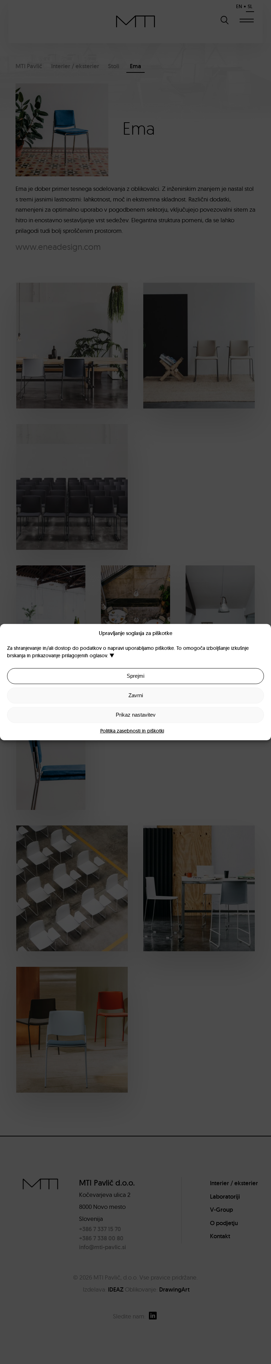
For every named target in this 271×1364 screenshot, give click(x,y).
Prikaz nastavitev (136, 715)
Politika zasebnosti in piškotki (132, 730)
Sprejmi (135, 676)
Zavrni (135, 695)
